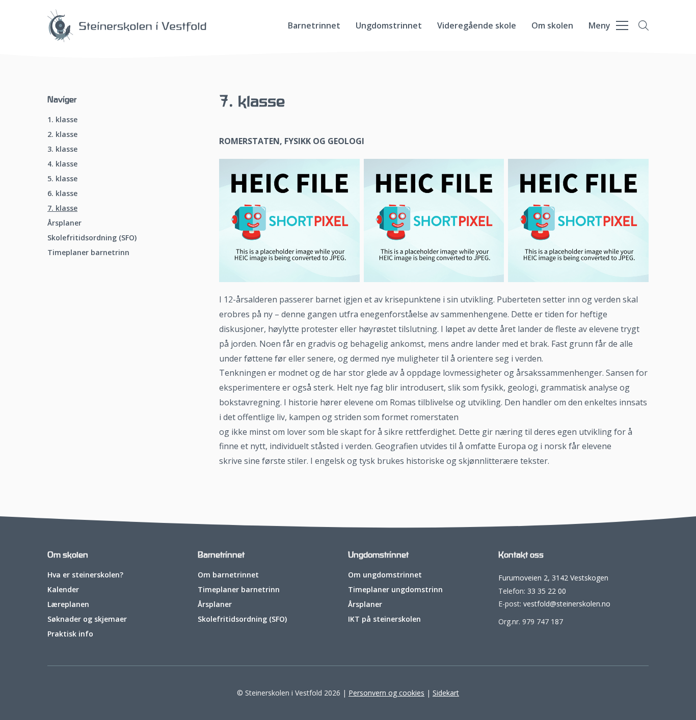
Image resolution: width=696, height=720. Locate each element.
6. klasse (62, 193)
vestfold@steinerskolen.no (566, 603)
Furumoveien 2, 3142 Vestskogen (553, 578)
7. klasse (62, 208)
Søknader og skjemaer (87, 619)
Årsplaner (64, 223)
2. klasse (62, 134)
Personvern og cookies (386, 693)
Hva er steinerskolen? (85, 574)
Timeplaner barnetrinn (88, 252)
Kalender (63, 589)
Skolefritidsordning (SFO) (92, 237)
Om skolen (552, 25)
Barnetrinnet (314, 25)
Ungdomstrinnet (389, 25)
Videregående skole (476, 25)
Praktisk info (70, 634)
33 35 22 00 (546, 591)
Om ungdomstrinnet (385, 574)
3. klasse (62, 149)
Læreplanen (68, 604)
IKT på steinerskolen (384, 619)
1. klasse (62, 119)
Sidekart (446, 693)
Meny (599, 25)
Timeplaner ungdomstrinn (395, 589)
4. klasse (62, 164)
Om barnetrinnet (228, 574)
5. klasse (62, 178)
